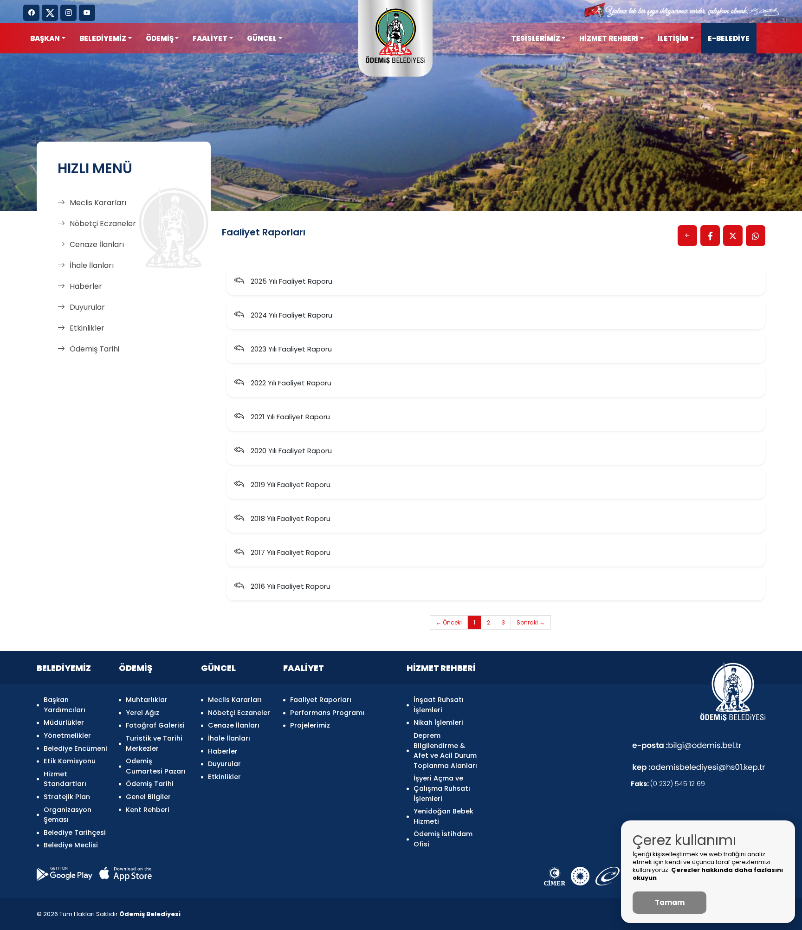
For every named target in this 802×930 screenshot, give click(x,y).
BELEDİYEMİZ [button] (102, 38)
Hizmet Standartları (65, 779)
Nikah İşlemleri (438, 722)
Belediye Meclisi (71, 845)
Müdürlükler (64, 722)
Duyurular (87, 307)
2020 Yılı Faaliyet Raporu (290, 450)
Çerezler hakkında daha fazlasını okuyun (708, 873)
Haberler (86, 286)
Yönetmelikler (67, 735)
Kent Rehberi (147, 809)
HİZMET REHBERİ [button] (608, 38)
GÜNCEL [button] (262, 38)
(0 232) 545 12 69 (668, 783)
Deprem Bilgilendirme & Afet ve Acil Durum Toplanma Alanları (445, 750)
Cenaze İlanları (97, 244)
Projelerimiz (310, 725)
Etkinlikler (87, 328)
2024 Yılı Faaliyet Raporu (290, 315)
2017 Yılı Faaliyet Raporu (289, 552)
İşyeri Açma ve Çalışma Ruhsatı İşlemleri (442, 788)
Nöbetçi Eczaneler (103, 223)
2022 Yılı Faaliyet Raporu (290, 383)
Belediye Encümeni (75, 748)
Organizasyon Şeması (67, 815)
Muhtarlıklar (147, 699)
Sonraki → (531, 622)
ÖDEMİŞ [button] (160, 38)
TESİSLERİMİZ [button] (535, 38)
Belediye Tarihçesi (75, 832)
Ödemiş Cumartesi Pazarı (156, 766)
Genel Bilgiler (148, 796)
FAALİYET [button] (210, 38)
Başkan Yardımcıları (64, 705)
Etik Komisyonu (70, 761)
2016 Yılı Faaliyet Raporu (289, 586)
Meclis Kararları (98, 202)
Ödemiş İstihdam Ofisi (443, 839)
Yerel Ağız (142, 712)
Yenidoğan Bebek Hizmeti (443, 816)
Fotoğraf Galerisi (155, 725)
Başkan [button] (45, 38)
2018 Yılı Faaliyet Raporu (289, 518)
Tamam (670, 902)
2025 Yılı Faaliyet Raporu (290, 281)
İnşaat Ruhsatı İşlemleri (439, 705)
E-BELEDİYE (729, 38)
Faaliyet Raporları (320, 699)
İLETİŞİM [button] (673, 38)
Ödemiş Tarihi (94, 349)
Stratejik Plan (67, 796)
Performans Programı (327, 712)
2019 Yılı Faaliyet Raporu (289, 484)
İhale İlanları (92, 265)
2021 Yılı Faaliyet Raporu (289, 417)
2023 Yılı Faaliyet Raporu (290, 349)
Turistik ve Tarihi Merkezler (154, 743)
